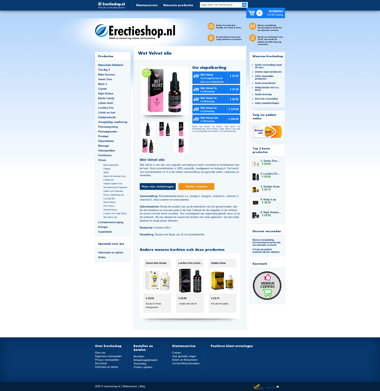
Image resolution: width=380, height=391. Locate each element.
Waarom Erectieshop (268, 56)
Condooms (105, 155)
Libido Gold (105, 103)
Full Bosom (108, 180)
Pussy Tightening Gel (113, 195)
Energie (103, 226)
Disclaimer (101, 363)
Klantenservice (147, 5)
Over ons (100, 352)
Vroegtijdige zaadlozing (112, 122)
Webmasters (130, 386)
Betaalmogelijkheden (145, 360)
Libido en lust (106, 112)
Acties (102, 257)
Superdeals (105, 231)
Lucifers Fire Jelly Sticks (115, 213)
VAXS (106, 172)
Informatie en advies (110, 252)
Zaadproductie (107, 117)
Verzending (140, 363)
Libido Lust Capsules (113, 191)
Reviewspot (272, 387)
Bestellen (139, 356)
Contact (176, 352)
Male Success (106, 74)
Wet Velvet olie (110, 217)
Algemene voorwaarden (108, 356)
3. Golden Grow (270, 186)
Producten (105, 56)
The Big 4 (104, 69)
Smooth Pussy (110, 209)
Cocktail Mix (109, 198)
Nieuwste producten (178, 5)
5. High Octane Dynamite (270, 212)
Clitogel (106, 168)
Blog (142, 386)
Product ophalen (143, 367)
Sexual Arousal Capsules (115, 187)
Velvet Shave (109, 202)
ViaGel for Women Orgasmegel (115, 176)
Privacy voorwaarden (107, 359)
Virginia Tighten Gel (112, 183)
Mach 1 (102, 84)
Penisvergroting (108, 126)
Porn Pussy (109, 206)
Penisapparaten (107, 131)
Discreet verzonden (267, 231)
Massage (103, 145)
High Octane (105, 93)
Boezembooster (111, 165)
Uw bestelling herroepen (186, 363)
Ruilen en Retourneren (185, 359)
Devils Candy (106, 98)
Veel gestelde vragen (184, 356)
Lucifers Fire (106, 107)
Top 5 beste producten (261, 150)
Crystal (102, 88)
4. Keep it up (268, 199)
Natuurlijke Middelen (111, 65)
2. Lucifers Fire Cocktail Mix (270, 173)
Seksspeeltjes (106, 150)
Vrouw (102, 160)
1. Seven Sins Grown (270, 160)
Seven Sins (105, 79)
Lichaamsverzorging (110, 222)
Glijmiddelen (106, 141)
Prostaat (103, 136)
